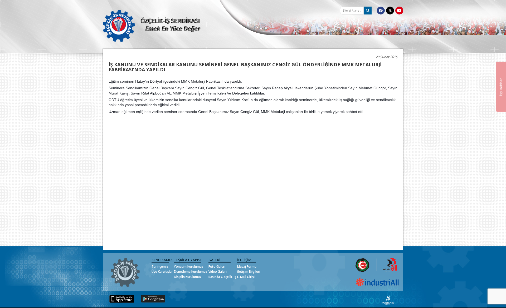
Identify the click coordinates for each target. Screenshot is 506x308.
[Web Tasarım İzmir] (388, 299)
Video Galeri (217, 271)
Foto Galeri (216, 266)
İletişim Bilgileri (248, 271)
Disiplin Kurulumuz (188, 277)
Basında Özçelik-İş (222, 277)
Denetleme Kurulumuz (190, 271)
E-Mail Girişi (246, 277)
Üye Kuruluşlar (162, 271)
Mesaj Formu (246, 266)
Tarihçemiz (160, 266)
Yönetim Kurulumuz (188, 266)
